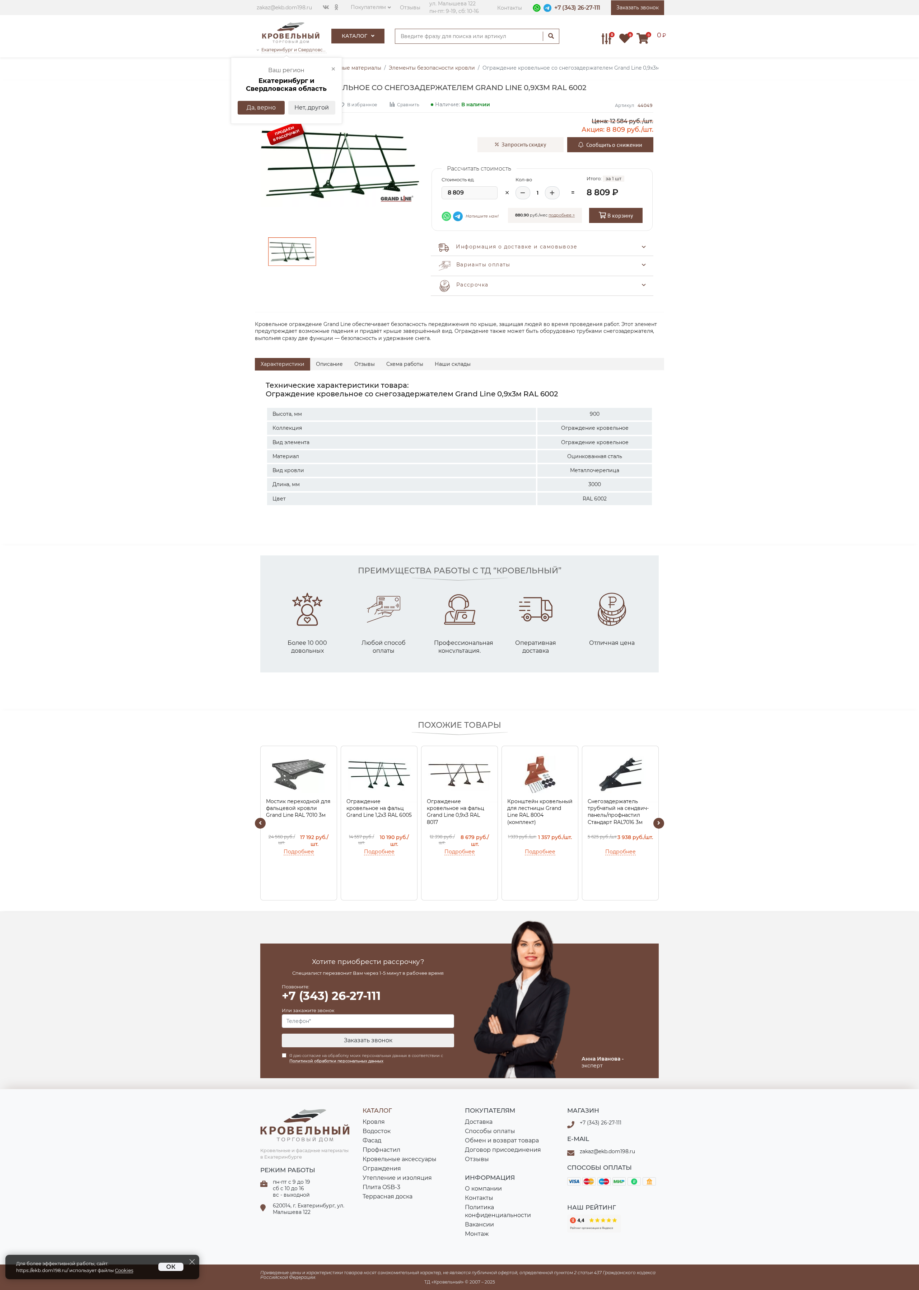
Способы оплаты (490, 1131)
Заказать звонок (368, 1040)
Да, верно (261, 107)
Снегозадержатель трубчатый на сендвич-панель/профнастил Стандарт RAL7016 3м (618, 811)
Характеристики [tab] (282, 364)
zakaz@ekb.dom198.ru (284, 7)
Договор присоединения (503, 1149)
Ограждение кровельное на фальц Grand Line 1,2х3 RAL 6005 (379, 808)
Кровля (374, 1121)
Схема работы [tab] (404, 364)
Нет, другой (311, 107)
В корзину (619, 215)
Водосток (377, 1131)
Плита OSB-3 (381, 1187)
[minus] (523, 192)
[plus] (552, 192)
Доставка (479, 1121)
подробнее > (562, 215)
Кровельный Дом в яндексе (594, 1224)
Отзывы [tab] (364, 364)
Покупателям (368, 7)
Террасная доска (387, 1196)
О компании (483, 1188)
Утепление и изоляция (397, 1177)
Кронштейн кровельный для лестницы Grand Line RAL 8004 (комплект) (540, 811)
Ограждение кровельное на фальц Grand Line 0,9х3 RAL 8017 (455, 811)
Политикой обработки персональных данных (336, 1060)
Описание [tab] (329, 364)
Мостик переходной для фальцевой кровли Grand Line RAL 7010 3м (298, 808)
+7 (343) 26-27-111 (577, 7)
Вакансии (479, 1224)
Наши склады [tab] (453, 364)
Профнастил (381, 1149)
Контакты (509, 8)
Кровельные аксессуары (400, 1159)
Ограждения (382, 1168)
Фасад (372, 1140)
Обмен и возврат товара (502, 1140)
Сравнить (408, 104)
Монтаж (477, 1233)
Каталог (355, 36)
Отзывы (410, 7)
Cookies (124, 1270)
